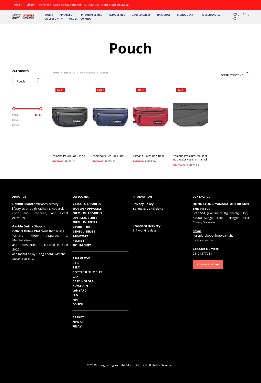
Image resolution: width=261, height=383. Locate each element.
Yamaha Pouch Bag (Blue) (108, 156)
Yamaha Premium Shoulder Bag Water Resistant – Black (190, 157)
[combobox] (27, 80)
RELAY (77, 326)
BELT (76, 267)
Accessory (52, 18)
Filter (38, 115)
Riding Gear (185, 15)
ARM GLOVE (81, 258)
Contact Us (205, 264)
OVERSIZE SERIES (84, 218)
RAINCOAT (80, 236)
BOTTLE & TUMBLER (87, 272)
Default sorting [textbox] (232, 75)
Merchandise (211, 15)
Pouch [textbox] (26, 81)
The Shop (69, 72)
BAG (75, 263)
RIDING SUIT (81, 245)
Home (49, 15)
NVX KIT (78, 322)
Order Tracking (80, 18)
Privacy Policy (143, 204)
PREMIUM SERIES (84, 222)
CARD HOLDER (82, 281)
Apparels (66, 15)
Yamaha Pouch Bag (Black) (68, 156)
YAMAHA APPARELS (86, 204)
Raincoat (163, 15)
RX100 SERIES (116, 15)
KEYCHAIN (80, 286)
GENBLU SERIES (83, 231)
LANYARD (79, 290)
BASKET (78, 317)
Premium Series (91, 15)
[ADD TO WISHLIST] (70, 147)
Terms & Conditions (148, 208)
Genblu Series (141, 15)
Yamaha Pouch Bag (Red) (148, 156)
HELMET (78, 240)
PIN (75, 299)
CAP (75, 276)
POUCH (77, 304)
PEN (75, 295)
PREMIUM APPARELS (87, 213)
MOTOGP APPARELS (87, 208)
